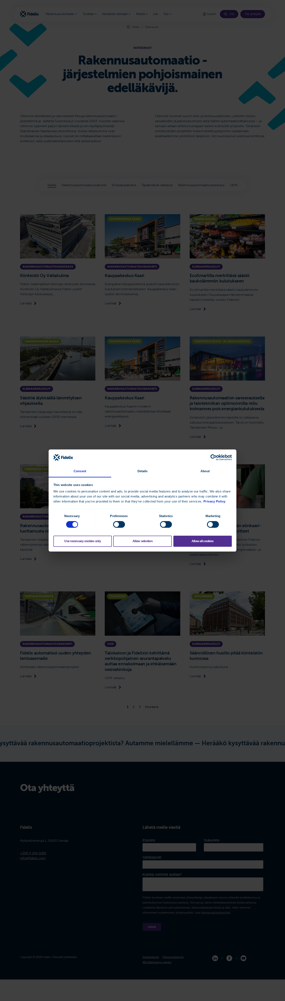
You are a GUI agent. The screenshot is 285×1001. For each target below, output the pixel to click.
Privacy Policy (214, 501)
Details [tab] (142, 471)
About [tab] (205, 471)
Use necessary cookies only (82, 541)
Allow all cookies (202, 541)
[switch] (119, 524)
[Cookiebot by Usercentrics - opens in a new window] (213, 457)
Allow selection (142, 541)
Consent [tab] (80, 471)
